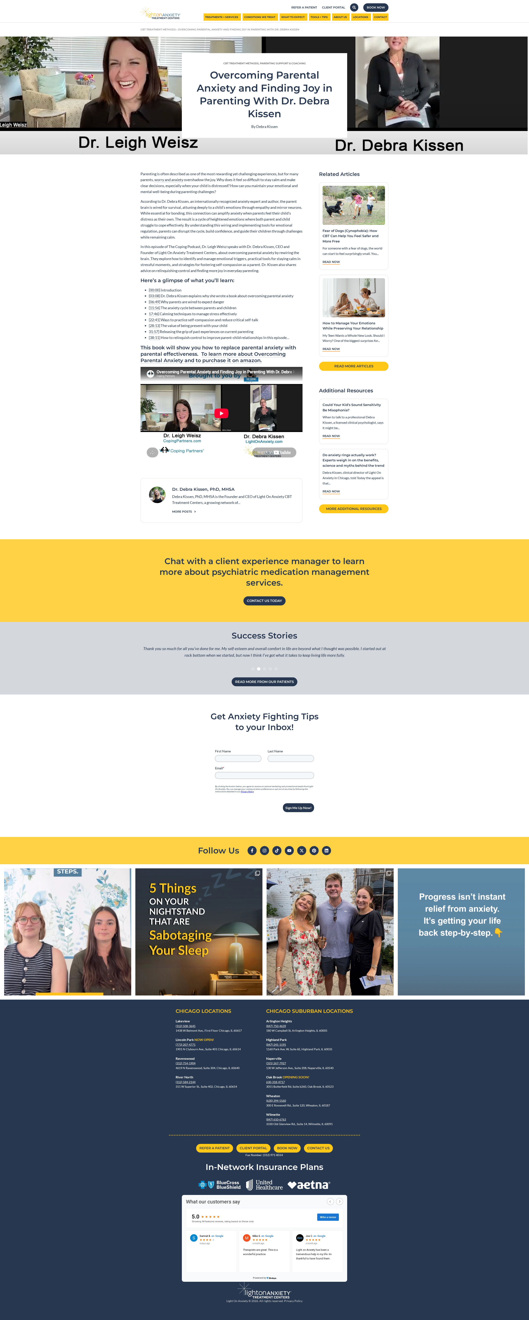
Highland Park (276, 1040)
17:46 (153, 314)
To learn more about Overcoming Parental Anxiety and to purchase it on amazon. (213, 357)
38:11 (154, 337)
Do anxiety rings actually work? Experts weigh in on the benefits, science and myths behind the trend (353, 460)
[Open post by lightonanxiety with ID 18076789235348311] (198, 931)
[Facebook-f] (252, 850)
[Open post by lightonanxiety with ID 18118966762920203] (461, 931)
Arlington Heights (279, 1021)
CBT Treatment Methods (158, 29)
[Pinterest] (314, 850)
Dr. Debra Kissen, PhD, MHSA (203, 489)
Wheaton (273, 1096)
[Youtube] (289, 850)
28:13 (154, 325)
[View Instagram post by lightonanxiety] (127, 990)
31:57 (153, 331)
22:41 (154, 319)
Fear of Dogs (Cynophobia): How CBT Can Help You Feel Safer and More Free (351, 236)
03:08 (154, 296)
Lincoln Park (195, 1040)
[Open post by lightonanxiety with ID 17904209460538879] (330, 931)
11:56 (154, 308)
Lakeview (183, 1021)
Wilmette (273, 1114)
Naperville (274, 1058)
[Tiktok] (276, 850)
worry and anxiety (168, 179)
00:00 (154, 290)
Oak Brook (287, 1077)
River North (184, 1077)
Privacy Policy (293, 1301)
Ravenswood (185, 1058)
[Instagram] (264, 850)
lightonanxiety (66, 873)
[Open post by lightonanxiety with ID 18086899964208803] (67, 931)
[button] (253, 669)
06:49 (154, 302)
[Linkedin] (326, 850)
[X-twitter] (301, 850)
